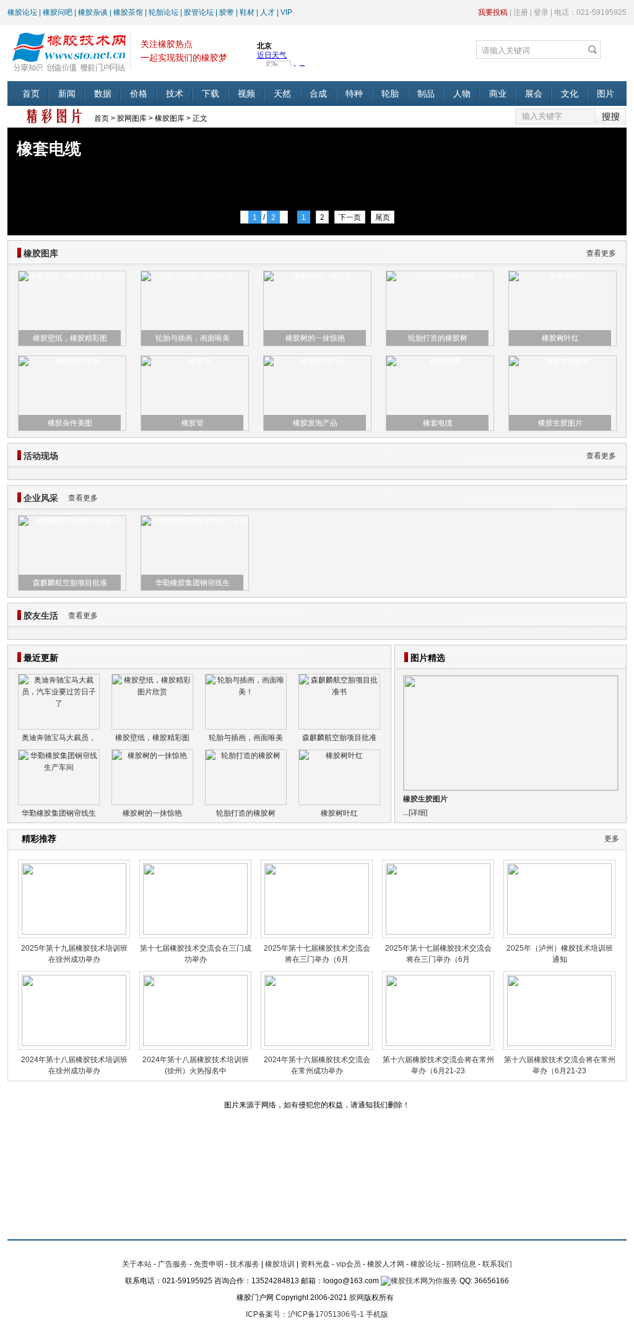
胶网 (356, 1297)
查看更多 (601, 253)
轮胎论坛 (163, 12)
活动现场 (41, 456)
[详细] (418, 812)
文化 (569, 93)
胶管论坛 (199, 12)
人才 (267, 12)
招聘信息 (461, 1264)
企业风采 (41, 498)
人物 (462, 93)
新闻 (67, 93)
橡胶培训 (280, 1264)
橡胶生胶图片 (560, 423)
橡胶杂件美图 (70, 423)
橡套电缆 (438, 423)
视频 (246, 93)
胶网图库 (132, 118)
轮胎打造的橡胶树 (437, 338)
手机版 (377, 1314)
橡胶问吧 (57, 12)
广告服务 (173, 1264)
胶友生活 (41, 616)
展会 (533, 93)
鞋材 (247, 12)
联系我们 (497, 1264)
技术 (174, 93)
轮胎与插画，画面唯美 (192, 338)
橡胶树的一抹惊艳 (315, 338)
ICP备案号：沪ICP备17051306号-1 (305, 1314)
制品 (426, 93)
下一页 (350, 217)
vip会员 (348, 1264)
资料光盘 (315, 1264)
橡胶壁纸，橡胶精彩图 (70, 338)
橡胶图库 (170, 118)
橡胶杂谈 (93, 12)
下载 (210, 93)
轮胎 (390, 93)
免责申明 (209, 1264)
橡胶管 (192, 423)
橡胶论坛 (22, 12)
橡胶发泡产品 (315, 423)
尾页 (382, 217)
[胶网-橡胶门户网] (68, 49)
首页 (31, 93)
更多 (611, 838)
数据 (102, 93)
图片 (605, 93)
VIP (286, 12)
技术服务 (244, 1264)
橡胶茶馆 (128, 12)
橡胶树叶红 (560, 338)
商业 (497, 93)
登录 (541, 12)
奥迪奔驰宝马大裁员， (59, 737)
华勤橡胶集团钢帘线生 (192, 582)
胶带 (226, 12)
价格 (138, 93)
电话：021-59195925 (590, 12)
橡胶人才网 (385, 1264)
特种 (354, 93)
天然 (282, 93)
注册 (520, 12)
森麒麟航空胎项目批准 (70, 582)
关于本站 (137, 1264)
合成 (318, 93)
